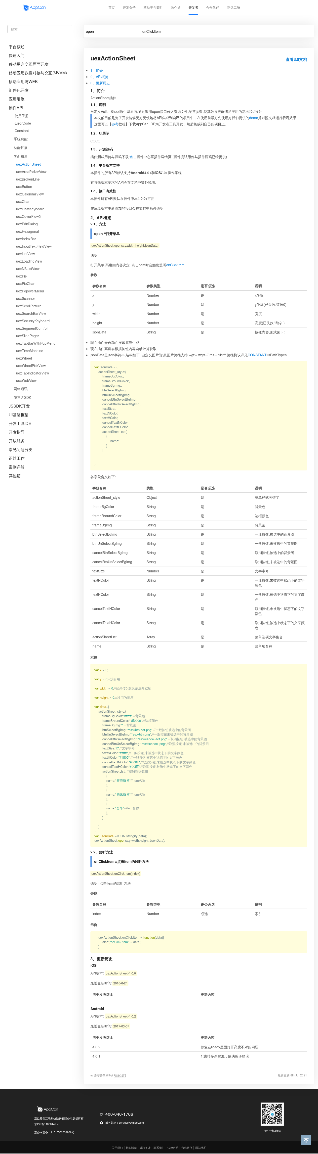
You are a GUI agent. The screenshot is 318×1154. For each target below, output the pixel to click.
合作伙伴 (212, 7)
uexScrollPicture (28, 305)
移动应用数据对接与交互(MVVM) (38, 72)
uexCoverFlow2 (28, 216)
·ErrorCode (22, 123)
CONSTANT (257, 354)
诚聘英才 (145, 1148)
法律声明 (172, 1148)
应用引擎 (17, 98)
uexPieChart (26, 283)
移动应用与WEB (23, 81)
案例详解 (17, 466)
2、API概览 (99, 76)
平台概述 (17, 46)
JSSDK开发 (19, 406)
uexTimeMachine (29, 350)
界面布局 (21, 156)
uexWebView (26, 380)
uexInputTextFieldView (34, 246)
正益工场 (233, 7)
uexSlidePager (27, 335)
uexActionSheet (28, 164)
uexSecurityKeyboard (33, 320)
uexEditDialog (27, 223)
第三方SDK (22, 397)
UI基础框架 (19, 414)
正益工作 (17, 458)
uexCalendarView (30, 193)
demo (253, 117)
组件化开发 (19, 90)
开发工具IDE (20, 423)
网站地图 (200, 1148)
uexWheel (24, 358)
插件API (16, 107)
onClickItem (151, 31)
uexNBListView (28, 268)
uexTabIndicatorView (32, 372)
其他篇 (15, 475)
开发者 (193, 7)
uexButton (24, 186)
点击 (133, 156)
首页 (111, 7)
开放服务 (17, 440)
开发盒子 (129, 7)
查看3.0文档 (296, 59)
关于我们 (117, 1148)
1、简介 (96, 70)
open (90, 31)
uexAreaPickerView (31, 171)
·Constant (21, 130)
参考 (115, 123)
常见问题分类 (21, 449)
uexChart (23, 201)
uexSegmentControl (31, 328)
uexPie (21, 276)
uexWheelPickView (31, 365)
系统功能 (21, 138)
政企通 (176, 7)
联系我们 (120, 1075)
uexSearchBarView (31, 313)
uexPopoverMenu (30, 290)
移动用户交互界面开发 (28, 64)
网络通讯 (21, 388)
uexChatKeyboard (30, 208)
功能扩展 (21, 147)
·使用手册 (21, 115)
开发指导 (17, 432)
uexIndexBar (26, 238)
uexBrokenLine (28, 179)
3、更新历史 (100, 82)
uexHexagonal (27, 231)
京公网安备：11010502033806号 (54, 1132)
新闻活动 (131, 1148)
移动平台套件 (153, 7)
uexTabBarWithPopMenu (35, 343)
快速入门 (17, 55)
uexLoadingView (29, 261)
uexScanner (25, 298)
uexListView (25, 253)
